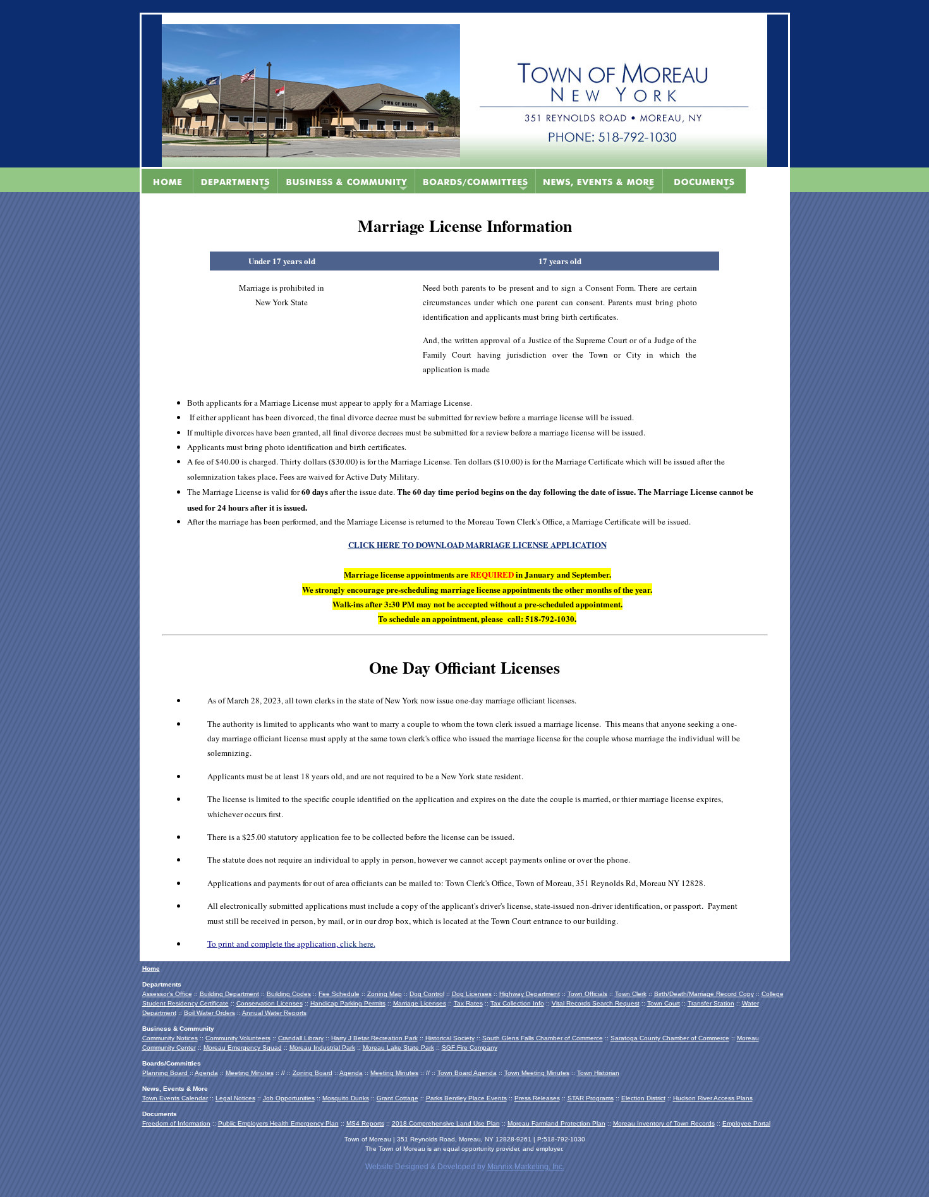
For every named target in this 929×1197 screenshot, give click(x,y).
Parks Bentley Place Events (466, 1098)
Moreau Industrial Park (322, 1047)
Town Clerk (631, 993)
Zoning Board (312, 1072)
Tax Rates (468, 1003)
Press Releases (537, 1098)
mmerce (718, 1038)
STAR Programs (591, 1098)
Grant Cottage (397, 1098)
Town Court (663, 1003)
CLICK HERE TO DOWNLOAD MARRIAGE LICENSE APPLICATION (477, 544)
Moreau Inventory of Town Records (664, 1123)
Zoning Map (384, 993)
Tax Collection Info (517, 1003)
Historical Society (450, 1038)
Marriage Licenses (419, 1003)
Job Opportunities (289, 1098)
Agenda (206, 1072)
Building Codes (289, 993)
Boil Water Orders (209, 1012)
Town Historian (598, 1072)
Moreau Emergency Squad (242, 1047)
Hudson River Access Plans (713, 1098)
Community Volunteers (237, 1038)
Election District (643, 1098)
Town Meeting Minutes (536, 1072)
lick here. (359, 943)
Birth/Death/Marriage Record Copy (704, 993)
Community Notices (170, 1038)
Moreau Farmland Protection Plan (556, 1123)
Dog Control (427, 993)
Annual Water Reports (274, 1012)
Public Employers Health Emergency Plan (278, 1123)
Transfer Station (711, 1003)
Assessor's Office (167, 993)
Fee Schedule (339, 993)
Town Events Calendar (175, 1098)
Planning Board (166, 1072)
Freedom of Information (176, 1123)
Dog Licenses (472, 993)
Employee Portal (746, 1123)
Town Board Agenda (467, 1072)
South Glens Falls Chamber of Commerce (542, 1038)
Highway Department (529, 993)
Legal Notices (235, 1098)
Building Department (229, 993)
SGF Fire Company (469, 1047)
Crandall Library (301, 1038)
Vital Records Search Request (596, 1003)
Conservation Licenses (269, 1003)
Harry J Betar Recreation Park (374, 1038)
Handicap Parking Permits (348, 1003)
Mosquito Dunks (345, 1098)
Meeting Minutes (250, 1072)
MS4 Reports (365, 1123)
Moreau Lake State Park (398, 1047)
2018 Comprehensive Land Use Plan (446, 1123)
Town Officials (587, 993)
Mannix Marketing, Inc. (525, 1166)
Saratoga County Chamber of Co (658, 1038)
